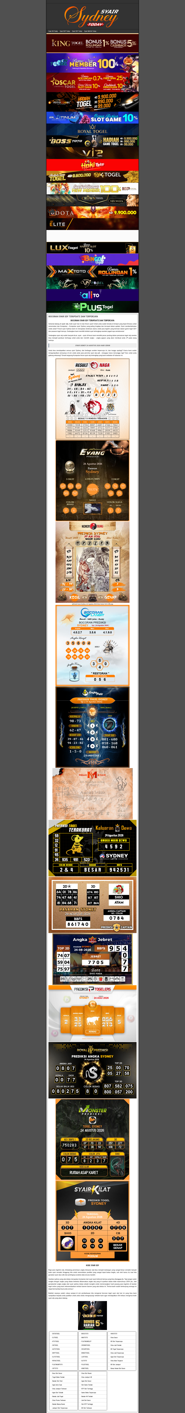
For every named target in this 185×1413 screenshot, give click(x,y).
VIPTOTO (55, 1368)
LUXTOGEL (84, 1357)
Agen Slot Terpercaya (117, 1357)
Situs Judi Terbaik (116, 1345)
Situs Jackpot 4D (86, 1377)
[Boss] (92, 1315)
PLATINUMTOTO (57, 1364)
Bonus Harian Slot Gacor (118, 1368)
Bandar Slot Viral (57, 1381)
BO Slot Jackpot (116, 1364)
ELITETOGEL (56, 1357)
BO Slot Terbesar (86, 1408)
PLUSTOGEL (85, 1364)
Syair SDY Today (77, 31)
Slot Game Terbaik (86, 1385)
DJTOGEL (55, 1337)
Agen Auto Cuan (57, 1385)
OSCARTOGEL (85, 1349)
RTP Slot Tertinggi (87, 1389)
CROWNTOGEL (85, 1345)
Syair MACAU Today (90, 31)
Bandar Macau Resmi (58, 1404)
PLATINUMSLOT (86, 1341)
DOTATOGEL (56, 1334)
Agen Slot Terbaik (57, 1393)
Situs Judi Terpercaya (117, 1353)
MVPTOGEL (55, 1353)
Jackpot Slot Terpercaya (59, 1408)
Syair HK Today (53, 31)
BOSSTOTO (84, 1334)
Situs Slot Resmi (86, 1373)
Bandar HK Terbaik (87, 1396)
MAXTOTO (84, 1337)
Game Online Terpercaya (88, 1393)
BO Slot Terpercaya (116, 1341)
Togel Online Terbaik (58, 1377)
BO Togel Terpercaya (117, 1349)
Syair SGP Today (65, 31)
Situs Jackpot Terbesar (59, 1389)
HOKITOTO (114, 1334)
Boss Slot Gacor (57, 1373)
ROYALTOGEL (56, 1361)
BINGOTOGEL (85, 1353)
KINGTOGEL (85, 1368)
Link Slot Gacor (86, 1400)
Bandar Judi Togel (57, 1396)
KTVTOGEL (55, 1341)
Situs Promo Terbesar (59, 1400)
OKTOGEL (55, 1345)
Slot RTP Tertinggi (87, 1404)
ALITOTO (84, 1361)
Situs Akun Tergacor (117, 1361)
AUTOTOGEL (56, 1349)
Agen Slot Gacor (86, 1381)
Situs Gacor (114, 1337)
